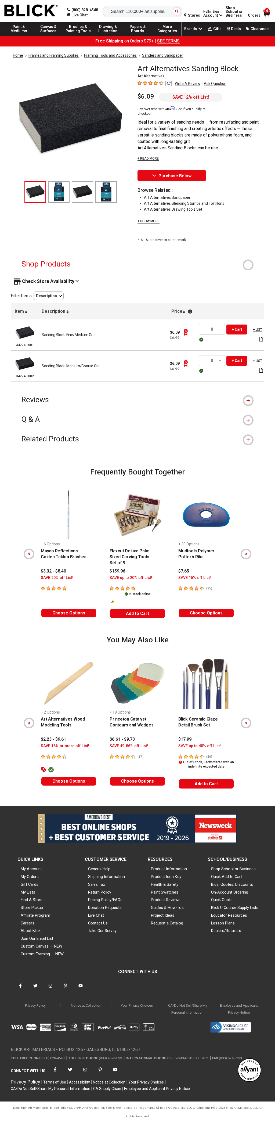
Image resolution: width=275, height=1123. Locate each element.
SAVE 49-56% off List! (129, 746)
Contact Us (98, 923)
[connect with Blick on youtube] (80, 989)
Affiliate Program (35, 915)
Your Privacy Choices (137, 1005)
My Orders (30, 876)
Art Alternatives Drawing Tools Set (173, 209)
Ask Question (215, 83)
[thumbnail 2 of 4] (59, 192)
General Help (99, 868)
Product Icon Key (166, 876)
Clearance (260, 29)
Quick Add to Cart (226, 876)
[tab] (137, 264)
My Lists (28, 892)
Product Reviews (165, 899)
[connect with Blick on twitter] (35, 989)
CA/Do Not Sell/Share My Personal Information (187, 1008)
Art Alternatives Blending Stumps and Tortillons (184, 203)
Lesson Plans (223, 923)
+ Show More (149, 221)
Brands (190, 29)
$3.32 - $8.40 (53, 571)
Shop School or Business (233, 868)
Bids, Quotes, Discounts (232, 884)
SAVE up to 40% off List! (199, 746)
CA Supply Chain (107, 1088)
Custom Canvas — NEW (41, 946)
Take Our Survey (102, 930)
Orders (254, 15)
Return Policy (99, 892)
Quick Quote (222, 899)
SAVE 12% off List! (190, 97)
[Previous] (29, 554)
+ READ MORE (148, 158)
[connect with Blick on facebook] (20, 989)
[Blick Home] (31, 10)
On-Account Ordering (229, 892)
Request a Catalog (167, 923)
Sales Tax (96, 884)
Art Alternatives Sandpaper (167, 197)
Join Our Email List (37, 938)
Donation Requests (105, 907)
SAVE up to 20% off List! (131, 577)
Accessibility (79, 1082)
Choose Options (68, 613)
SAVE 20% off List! (57, 577)
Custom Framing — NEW (42, 954)
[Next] (246, 554)
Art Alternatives (151, 76)
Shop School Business (234, 11)
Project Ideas (162, 915)
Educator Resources (229, 915)
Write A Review (187, 83)
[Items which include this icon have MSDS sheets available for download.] (261, 339)
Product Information (169, 868)
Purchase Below (174, 175)
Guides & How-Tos (167, 907)
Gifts (217, 29)
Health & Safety (164, 884)
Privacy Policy (35, 1005)
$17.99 (184, 739)
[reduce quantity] (203, 329)
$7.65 (183, 571)
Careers (27, 923)
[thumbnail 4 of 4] (106, 192)
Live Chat (96, 915)
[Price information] (185, 332)
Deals (236, 29)
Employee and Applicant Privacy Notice (239, 1008)
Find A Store (31, 899)
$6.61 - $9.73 (122, 739)
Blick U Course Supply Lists (234, 907)
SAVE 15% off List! (194, 577)
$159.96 (117, 571)
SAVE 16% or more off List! (65, 746)
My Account (31, 868)
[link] (77, 15)
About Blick (31, 930)
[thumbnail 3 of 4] (82, 192)
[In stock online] (202, 339)
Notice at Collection (86, 1005)
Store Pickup (32, 907)
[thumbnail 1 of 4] (35, 192)
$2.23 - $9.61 (53, 739)
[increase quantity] (220, 329)
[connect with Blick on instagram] (50, 989)
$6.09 (146, 96)
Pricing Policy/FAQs (105, 899)
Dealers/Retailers (226, 930)
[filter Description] (48, 296)
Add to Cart (137, 613)
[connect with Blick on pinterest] (65, 989)
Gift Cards (29, 884)
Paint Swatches (164, 892)
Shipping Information (106, 876)
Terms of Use (54, 1082)
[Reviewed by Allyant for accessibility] (249, 1070)
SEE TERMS (168, 41)
